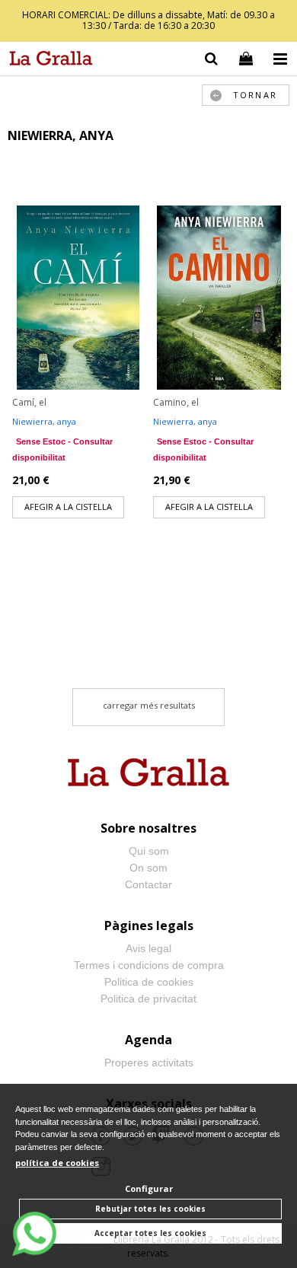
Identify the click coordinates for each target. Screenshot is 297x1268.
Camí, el (29, 402)
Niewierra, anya (44, 421)
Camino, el (176, 402)
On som (148, 868)
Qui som (149, 851)
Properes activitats (148, 1062)
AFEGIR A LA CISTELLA (68, 506)
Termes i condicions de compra (149, 965)
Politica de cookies (148, 982)
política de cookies (57, 1162)
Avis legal (148, 948)
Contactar (148, 884)
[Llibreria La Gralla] (47, 61)
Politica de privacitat (148, 998)
